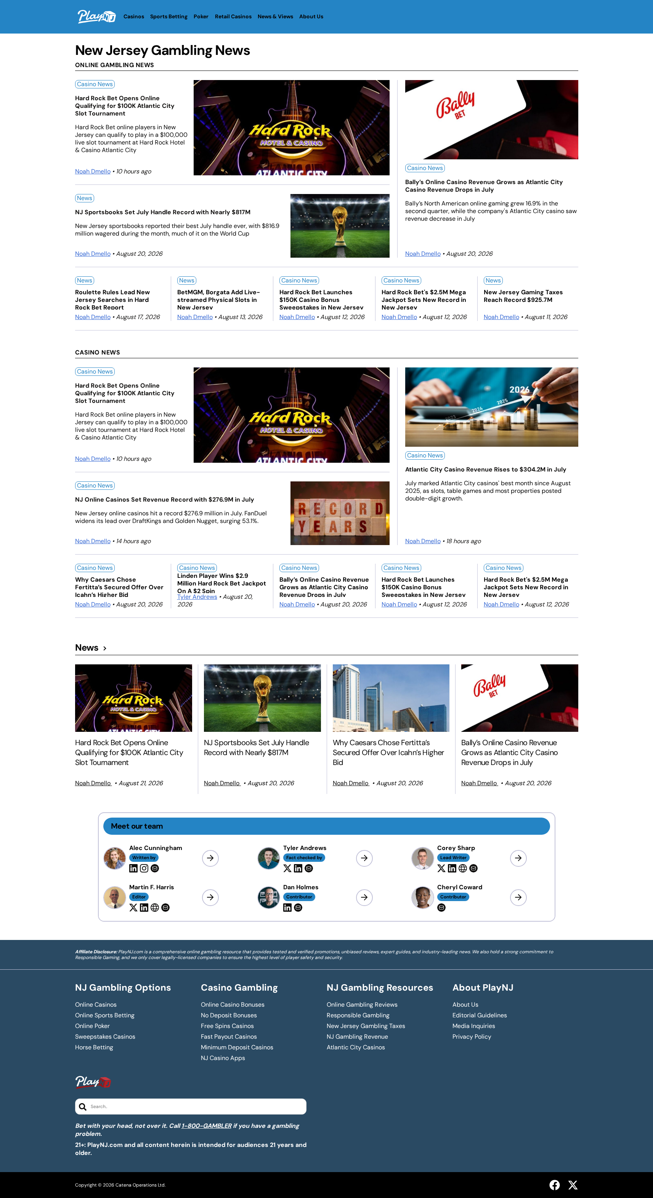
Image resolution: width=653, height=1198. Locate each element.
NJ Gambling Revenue (357, 1037)
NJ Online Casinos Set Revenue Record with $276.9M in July (164, 500)
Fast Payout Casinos (229, 1037)
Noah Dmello (93, 171)
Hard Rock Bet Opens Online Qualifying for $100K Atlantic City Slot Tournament (125, 106)
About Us (465, 1005)
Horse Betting (94, 1047)
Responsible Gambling (358, 1015)
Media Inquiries (473, 1026)
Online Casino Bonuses (233, 1005)
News (84, 198)
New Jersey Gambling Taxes (366, 1026)
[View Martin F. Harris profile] (210, 897)
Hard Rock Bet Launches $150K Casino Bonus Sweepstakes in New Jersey (321, 299)
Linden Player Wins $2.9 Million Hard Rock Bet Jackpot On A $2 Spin (221, 582)
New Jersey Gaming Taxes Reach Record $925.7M (523, 296)
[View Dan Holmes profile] (364, 897)
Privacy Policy (471, 1037)
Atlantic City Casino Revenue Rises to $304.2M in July (485, 469)
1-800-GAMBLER (206, 1126)
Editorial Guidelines (479, 1015)
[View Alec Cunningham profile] (210, 858)
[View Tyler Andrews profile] (364, 858)
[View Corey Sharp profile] (518, 858)
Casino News (95, 84)
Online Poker (92, 1026)
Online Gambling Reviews (362, 1005)
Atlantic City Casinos (356, 1047)
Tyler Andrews (197, 597)
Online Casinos (96, 1005)
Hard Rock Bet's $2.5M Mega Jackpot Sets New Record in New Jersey (424, 299)
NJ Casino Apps (223, 1058)
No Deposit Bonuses (229, 1015)
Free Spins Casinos (227, 1026)
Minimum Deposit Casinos (237, 1047)
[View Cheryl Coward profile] (518, 897)
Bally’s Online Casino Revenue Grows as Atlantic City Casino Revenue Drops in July (484, 186)
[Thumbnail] (134, 698)
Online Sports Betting (105, 1015)
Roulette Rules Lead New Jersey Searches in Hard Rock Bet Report (112, 299)
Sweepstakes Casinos (105, 1037)
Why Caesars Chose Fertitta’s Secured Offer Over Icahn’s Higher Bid (119, 586)
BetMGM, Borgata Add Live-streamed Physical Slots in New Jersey (218, 299)
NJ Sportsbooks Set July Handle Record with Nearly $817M (162, 212)
